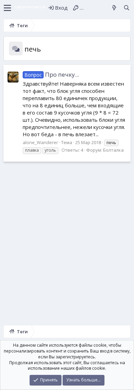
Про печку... (52, 74)
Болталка (113, 150)
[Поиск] (127, 7)
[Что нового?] (114, 7)
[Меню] (7, 8)
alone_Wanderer (40, 142)
